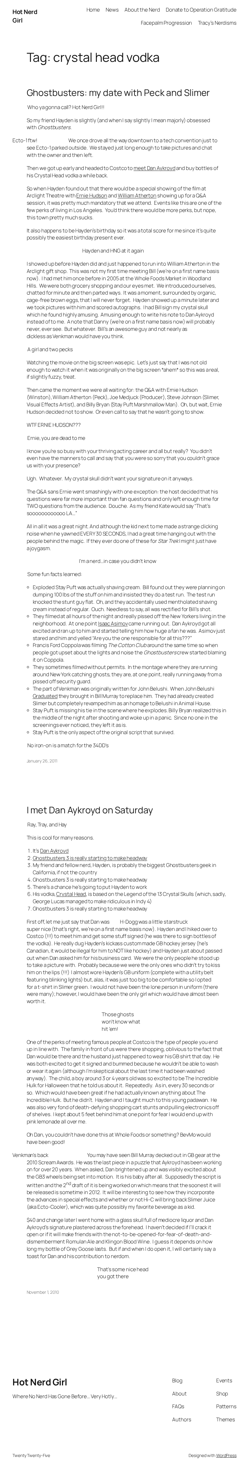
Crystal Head (71, 893)
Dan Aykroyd (54, 850)
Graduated (45, 695)
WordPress (226, 1455)
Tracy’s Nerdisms (217, 22)
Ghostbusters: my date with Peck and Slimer (118, 92)
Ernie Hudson (91, 195)
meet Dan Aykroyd (154, 167)
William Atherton (137, 195)
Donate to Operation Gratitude (201, 9)
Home (93, 9)
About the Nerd (142, 9)
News (112, 9)
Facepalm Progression (166, 22)
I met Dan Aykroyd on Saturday (90, 810)
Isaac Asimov (113, 623)
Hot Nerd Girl (39, 1382)
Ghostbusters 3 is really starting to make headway (90, 857)
